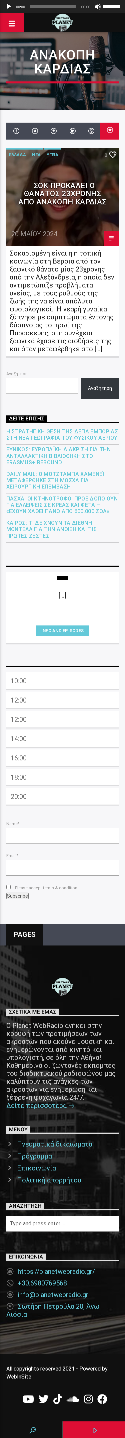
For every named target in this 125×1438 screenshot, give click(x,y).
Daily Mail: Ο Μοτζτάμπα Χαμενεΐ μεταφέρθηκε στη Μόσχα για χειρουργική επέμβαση (55, 480)
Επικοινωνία (36, 1168)
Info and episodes (62, 630)
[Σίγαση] (97, 6)
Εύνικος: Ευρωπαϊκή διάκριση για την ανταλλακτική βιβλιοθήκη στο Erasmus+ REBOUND (58, 455)
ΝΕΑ (36, 154)
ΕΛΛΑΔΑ (17, 154)
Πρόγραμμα (34, 1156)
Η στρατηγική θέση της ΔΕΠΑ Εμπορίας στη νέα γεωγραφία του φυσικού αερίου (62, 434)
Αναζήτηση (17, 373)
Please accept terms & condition (45, 887)
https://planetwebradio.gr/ (56, 1271)
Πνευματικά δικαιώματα (54, 1144)
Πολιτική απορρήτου (49, 1180)
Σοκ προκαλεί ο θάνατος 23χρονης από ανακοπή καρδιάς (62, 193)
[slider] (112, 6)
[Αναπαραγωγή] (8, 6)
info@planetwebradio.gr (53, 1295)
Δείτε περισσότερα (37, 1106)
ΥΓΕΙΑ (52, 154)
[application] (62, 6)
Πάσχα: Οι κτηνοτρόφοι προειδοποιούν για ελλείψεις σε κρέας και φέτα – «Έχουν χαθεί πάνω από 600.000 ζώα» (62, 505)
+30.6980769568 (42, 1283)
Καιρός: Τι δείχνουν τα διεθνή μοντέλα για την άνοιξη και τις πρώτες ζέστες (51, 529)
